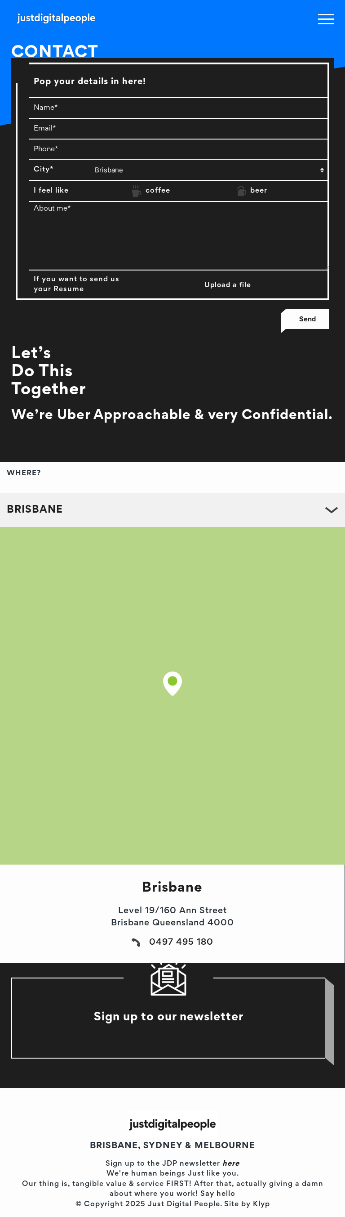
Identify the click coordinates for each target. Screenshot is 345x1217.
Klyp (261, 1204)
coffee (158, 191)
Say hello (217, 1194)
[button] (172, 683)
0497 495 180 (181, 942)
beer (258, 191)
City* (43, 170)
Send (307, 319)
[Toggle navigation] (326, 19)
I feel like (51, 191)
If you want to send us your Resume (76, 284)
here (230, 1164)
